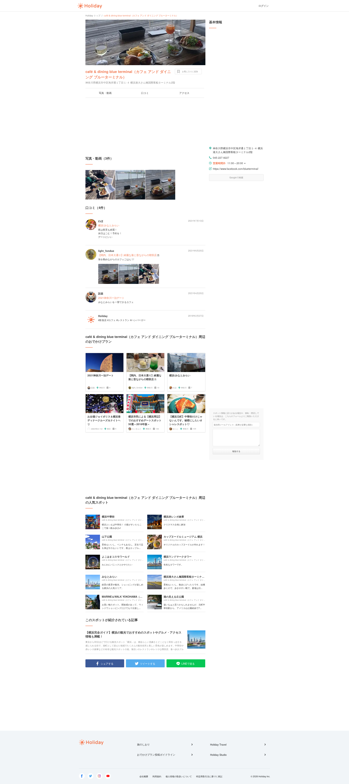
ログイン (263, 5)
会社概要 (143, 776)
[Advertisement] (145, 126)
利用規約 (157, 776)
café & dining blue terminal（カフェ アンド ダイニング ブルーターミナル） (128, 74)
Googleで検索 (236, 177)
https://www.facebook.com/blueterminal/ (235, 169)
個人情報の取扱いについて (179, 776)
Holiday (89, 6)
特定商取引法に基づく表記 (209, 776)
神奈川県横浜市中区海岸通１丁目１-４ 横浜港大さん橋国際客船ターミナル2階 (238, 150)
